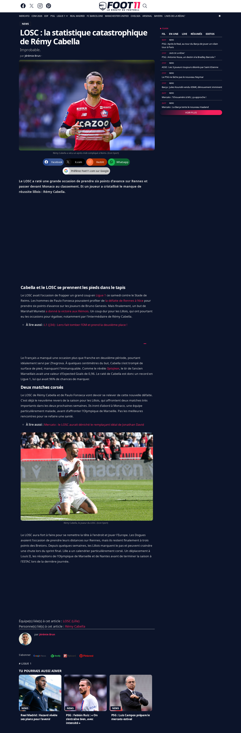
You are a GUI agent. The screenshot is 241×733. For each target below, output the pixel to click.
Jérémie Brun (33, 55)
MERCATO (24, 15)
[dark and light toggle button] (219, 15)
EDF (46, 15)
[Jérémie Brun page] (25, 639)
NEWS (25, 23)
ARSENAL (147, 15)
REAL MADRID (77, 15)
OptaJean (113, 368)
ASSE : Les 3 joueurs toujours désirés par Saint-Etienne (190, 67)
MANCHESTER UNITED (117, 15)
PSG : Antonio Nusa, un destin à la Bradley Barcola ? (188, 57)
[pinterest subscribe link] (86, 656)
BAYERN (158, 15)
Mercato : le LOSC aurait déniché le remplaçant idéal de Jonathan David (94, 424)
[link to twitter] (31, 7)
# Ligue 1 (25, 663)
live (184, 34)
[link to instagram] (40, 7)
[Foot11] (119, 6)
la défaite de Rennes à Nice (124, 300)
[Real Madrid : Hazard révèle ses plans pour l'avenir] (40, 693)
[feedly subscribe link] (55, 656)
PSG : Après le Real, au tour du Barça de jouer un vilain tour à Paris (190, 45)
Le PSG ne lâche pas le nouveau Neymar (183, 77)
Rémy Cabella (75, 626)
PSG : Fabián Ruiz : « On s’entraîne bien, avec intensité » (82, 719)
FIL (163, 34)
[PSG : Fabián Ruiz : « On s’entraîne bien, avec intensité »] (85, 693)
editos (210, 34)
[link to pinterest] (48, 7)
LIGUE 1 (61, 15)
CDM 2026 (37, 15)
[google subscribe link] (40, 656)
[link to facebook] (23, 7)
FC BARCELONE (95, 15)
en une (173, 34)
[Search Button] (145, 6)
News (25, 708)
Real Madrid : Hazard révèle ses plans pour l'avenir (39, 717)
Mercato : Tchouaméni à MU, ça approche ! (184, 97)
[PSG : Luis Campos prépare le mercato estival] (131, 693)
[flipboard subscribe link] (70, 656)
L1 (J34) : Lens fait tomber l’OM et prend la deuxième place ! (85, 325)
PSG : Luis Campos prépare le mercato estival (130, 717)
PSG (52, 15)
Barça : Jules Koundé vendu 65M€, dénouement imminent (192, 87)
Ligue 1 (101, 295)
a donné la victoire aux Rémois (67, 311)
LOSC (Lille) (71, 621)
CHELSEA (135, 15)
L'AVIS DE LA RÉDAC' (175, 15)
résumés (196, 34)
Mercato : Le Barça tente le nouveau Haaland (185, 107)
